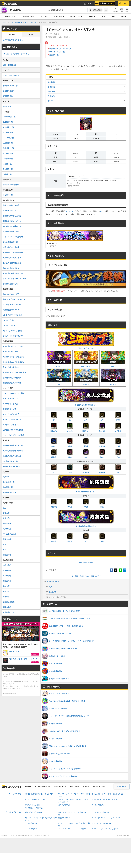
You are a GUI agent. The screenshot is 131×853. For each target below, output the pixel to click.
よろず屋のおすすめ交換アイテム (15, 278)
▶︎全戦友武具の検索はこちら (86, 526)
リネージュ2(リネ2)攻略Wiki (101, 823)
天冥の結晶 (7, 528)
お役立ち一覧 (54, 55)
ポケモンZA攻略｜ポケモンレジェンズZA (39, 794)
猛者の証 (6, 586)
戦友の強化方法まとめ (11, 268)
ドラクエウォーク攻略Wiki (34, 808)
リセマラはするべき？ (11, 75)
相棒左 (70, 446)
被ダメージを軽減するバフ (13, 336)
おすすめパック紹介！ (11, 184)
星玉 (4, 544)
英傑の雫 (6, 513)
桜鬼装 (53, 541)
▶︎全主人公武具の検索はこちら (86, 405)
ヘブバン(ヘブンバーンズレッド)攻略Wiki (106, 818)
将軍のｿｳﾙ (53, 431)
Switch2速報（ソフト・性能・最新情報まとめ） (108, 794)
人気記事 (12, 34)
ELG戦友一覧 (8, 122)
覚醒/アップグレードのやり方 (14, 299)
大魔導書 (102, 446)
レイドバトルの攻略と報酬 (13, 236)
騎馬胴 (86, 507)
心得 (118, 446)
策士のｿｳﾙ (102, 431)
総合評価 (51, 86)
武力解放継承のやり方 (11, 309)
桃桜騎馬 (54, 507)
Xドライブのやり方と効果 (12, 330)
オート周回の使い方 (10, 398)
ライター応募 (121, 787)
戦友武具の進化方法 (10, 351)
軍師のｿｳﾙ (86, 431)
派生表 (50, 100)
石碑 (118, 457)
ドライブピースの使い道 (12, 419)
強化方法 (51, 96)
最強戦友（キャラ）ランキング (60, 48)
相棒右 (53, 446)
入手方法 (51, 91)
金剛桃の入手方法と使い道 (13, 445)
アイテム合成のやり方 (11, 414)
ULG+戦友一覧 (8, 137)
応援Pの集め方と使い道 (12, 466)
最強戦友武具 (8, 96)
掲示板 (123, 16)
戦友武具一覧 (8, 487)
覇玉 (4, 549)
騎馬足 (102, 507)
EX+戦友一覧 (8, 169)
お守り (118, 420)
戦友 (103, 16)
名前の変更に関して (10, 283)
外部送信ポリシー (60, 786)
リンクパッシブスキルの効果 (13, 435)
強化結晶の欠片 (8, 612)
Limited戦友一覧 (9, 116)
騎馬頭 (70, 507)
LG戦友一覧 (7, 164)
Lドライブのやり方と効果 (12, 315)
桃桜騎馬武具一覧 (9, 492)
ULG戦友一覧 (8, 143)
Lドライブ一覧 (8, 320)
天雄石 (53, 472)
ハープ (70, 472)
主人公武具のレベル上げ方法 (13, 362)
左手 (102, 420)
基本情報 (51, 82)
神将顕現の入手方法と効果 (13, 252)
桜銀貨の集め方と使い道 (12, 456)
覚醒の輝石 (7, 607)
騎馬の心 (6, 518)
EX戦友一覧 (7, 174)
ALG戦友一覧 (8, 132)
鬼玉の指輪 (7, 575)
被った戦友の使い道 (10, 242)
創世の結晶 (7, 539)
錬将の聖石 (7, 565)
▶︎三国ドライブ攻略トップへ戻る (16, 53)
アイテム (113, 384)
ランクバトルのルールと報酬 (13, 393)
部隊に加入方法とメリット (13, 221)
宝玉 (86, 541)
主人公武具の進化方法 (11, 367)
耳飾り (102, 457)
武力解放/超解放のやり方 (12, 304)
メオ (101, 211)
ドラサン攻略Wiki (53, 581)
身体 (69, 420)
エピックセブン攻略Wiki (100, 812)
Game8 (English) (99, 786)
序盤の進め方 (59, 16)
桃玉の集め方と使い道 (11, 247)
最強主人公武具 (29, 16)
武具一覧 (6, 476)
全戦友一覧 (7, 106)
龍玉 (4, 507)
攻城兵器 (86, 472)
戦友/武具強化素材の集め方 (13, 450)
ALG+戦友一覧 (8, 127)
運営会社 (86, 786)
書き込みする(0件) (86, 562)
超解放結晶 (7, 570)
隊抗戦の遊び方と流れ (11, 231)
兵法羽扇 (102, 472)
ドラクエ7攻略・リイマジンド (35, 799)
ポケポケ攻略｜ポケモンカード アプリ (105, 799)
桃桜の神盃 (7, 581)
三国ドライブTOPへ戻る (86, 348)
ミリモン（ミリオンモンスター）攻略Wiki (72, 829)
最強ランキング (10, 16)
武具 (113, 16)
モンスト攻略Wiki (98, 805)
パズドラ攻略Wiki (64, 805)
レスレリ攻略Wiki (31, 829)
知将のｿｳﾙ (69, 431)
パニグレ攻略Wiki (31, 823)
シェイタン (69, 211)
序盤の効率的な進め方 (11, 205)
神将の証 (6, 596)
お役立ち (92, 16)
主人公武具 (53, 592)
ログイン (125, 3)
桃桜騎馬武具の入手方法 (12, 383)
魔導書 (86, 446)
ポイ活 (88, 3)
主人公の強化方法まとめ (12, 263)
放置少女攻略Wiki (64, 818)
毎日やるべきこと (9, 210)
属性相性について (9, 409)
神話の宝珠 (7, 523)
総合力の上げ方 (76, 16)
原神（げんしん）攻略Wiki (34, 812)
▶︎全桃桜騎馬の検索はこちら (86, 491)
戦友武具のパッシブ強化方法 (13, 356)
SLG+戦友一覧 (8, 148)
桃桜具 (70, 541)
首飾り (70, 457)
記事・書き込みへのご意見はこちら (88, 576)
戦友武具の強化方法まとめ (13, 273)
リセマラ (44, 16)
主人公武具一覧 (8, 482)
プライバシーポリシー (42, 786)
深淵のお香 (7, 555)
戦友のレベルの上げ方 (11, 294)
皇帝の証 (6, 591)
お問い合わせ (74, 786)
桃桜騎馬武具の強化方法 (12, 377)
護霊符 (53, 457)
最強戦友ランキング (10, 85)
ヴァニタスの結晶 (9, 534)
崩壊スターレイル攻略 (32, 805)
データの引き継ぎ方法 (11, 424)
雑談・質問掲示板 (9, 65)
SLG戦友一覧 (8, 153)
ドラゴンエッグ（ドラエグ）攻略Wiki (105, 829)
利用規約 (28, 786)
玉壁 (118, 472)
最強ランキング (86, 366)
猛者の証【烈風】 (9, 602)
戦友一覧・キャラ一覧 (57, 52)
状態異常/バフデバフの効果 (13, 430)
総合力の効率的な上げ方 (12, 215)
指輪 (86, 457)
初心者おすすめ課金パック (13, 226)
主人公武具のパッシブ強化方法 (14, 372)
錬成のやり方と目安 (10, 403)
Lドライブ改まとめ (10, 325)
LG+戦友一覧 (8, 158)
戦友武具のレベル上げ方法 (13, 346)
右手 (86, 420)
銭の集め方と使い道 (10, 461)
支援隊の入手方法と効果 (12, 257)
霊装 (102, 541)
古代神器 (118, 431)
